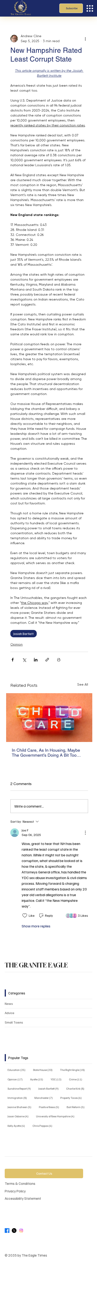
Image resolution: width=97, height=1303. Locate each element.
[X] (14, 1230)
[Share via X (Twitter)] (24, 659)
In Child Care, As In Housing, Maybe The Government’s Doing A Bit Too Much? (46, 753)
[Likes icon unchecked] (25, 915)
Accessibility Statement (23, 1198)
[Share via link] (47, 659)
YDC (57, 1079)
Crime (77, 1079)
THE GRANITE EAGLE (36, 965)
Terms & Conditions (20, 1183)
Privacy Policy (15, 1191)
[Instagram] (21, 1230)
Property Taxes (72, 1098)
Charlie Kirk (76, 1088)
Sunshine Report (21, 1088)
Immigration (19, 1098)
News (9, 1004)
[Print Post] (59, 659)
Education (18, 1070)
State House (44, 1070)
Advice (9, 1013)
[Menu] (90, 8)
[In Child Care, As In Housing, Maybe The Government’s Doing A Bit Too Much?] (49, 717)
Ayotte (38, 1079)
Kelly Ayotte (18, 1126)
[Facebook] (7, 1230)
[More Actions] (85, 833)
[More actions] (85, 38)
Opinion (16, 644)
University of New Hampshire (56, 1116)
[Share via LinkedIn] (35, 659)
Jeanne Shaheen (21, 1107)
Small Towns (14, 1022)
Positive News (50, 1107)
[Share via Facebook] (12, 659)
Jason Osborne (19, 1116)
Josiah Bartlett (23, 634)
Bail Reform (77, 1107)
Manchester (45, 1098)
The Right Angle (74, 1070)
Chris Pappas (43, 1126)
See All (82, 684)
